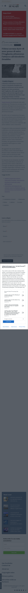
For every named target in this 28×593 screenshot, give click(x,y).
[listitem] (14, 292)
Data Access (14, 326)
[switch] (22, 295)
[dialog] (14, 296)
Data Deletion (6, 326)
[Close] (25, 266)
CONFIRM (8, 321)
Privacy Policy (22, 326)
